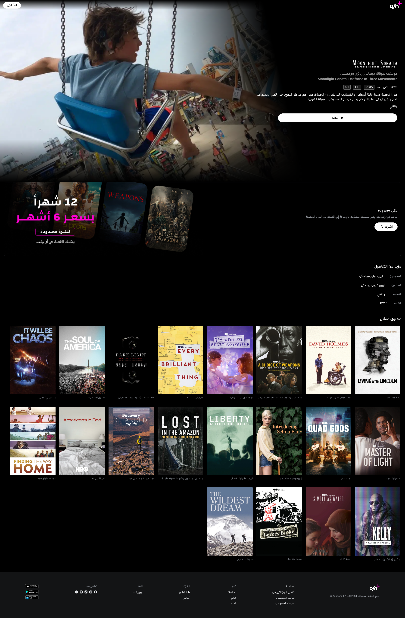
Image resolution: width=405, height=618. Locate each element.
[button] (12, 5)
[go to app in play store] (32, 592)
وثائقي (393, 106)
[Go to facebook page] (95, 592)
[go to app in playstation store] (32, 597)
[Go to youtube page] (81, 592)
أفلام (233, 598)
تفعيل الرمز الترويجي (283, 592)
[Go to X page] (76, 592)
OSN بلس (184, 592)
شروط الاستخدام (285, 598)
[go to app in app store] (32, 586)
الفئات (233, 603)
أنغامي (186, 598)
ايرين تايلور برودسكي (371, 276)
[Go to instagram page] (91, 592)
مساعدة (290, 586)
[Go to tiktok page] (86, 592)
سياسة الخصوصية (284, 603)
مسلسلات (231, 592)
